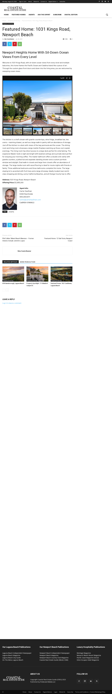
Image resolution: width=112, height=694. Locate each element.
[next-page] (7, 290)
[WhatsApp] (20, 44)
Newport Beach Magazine (49, 655)
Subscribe (70, 692)
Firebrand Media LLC (47, 682)
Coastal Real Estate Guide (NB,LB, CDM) (54, 660)
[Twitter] (108, 1)
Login (55, 692)
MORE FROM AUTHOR (27, 262)
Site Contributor (9, 39)
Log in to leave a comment (11, 303)
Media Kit (62, 692)
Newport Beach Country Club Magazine (54, 658)
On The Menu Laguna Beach (12, 660)
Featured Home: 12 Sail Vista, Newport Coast (58, 239)
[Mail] (105, 1)
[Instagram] (102, 1)
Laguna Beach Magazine (11, 655)
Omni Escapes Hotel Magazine (88, 660)
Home (4, 21)
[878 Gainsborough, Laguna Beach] (13, 274)
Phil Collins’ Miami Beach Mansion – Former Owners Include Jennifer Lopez (18, 239)
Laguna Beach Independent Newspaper (17, 653)
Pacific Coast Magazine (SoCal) (88, 658)
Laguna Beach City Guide (11, 658)
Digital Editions (47, 692)
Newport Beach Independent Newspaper (55, 653)
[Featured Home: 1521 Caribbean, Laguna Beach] (61, 274)
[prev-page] (3, 290)
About (30, 692)
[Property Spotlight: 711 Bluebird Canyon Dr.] (37, 274)
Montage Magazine (84, 653)
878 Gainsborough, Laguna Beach (13, 283)
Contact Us (37, 692)
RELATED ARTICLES (10, 262)
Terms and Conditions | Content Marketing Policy (90, 692)
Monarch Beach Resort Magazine (89, 655)
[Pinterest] (14, 44)
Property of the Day (14, 21)
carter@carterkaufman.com (30, 200)
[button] (107, 14)
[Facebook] (99, 1)
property (11, 211)
